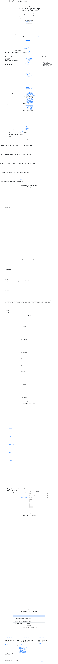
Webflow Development (29, 65)
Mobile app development (30, 11)
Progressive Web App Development (31, 76)
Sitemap (40, 662)
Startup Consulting (29, 28)
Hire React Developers (29, 106)
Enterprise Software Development (31, 9)
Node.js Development (29, 69)
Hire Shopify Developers (29, 114)
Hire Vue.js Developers (29, 100)
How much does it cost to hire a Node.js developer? (22, 623)
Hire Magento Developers (30, 112)
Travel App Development (29, 23)
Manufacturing (11, 444)
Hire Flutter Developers (29, 94)
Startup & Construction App (30, 138)
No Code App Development (30, 55)
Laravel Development (29, 67)
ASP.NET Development (29, 87)
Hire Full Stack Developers (30, 99)
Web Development (22, 648)
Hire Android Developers (29, 93)
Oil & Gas (27, 128)
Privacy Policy (41, 661)
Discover (21, 131)
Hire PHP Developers (29, 108)
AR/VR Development (29, 58)
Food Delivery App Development (31, 22)
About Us (22, 2)
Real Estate (27, 119)
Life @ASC (23, 3)
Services (21, 49)
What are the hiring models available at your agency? (22, 621)
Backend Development (29, 13)
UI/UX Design (21, 650)
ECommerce (27, 118)
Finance (27, 125)
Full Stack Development (29, 10)
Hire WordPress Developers (30, 113)
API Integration (28, 25)
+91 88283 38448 (24, 503)
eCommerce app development (30, 81)
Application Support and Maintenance (32, 27)
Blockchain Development (30, 60)
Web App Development (29, 14)
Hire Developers (22, 89)
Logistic (27, 126)
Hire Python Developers (29, 109)
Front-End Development (29, 12)
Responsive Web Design (29, 79)
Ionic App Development (29, 74)
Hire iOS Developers (29, 92)
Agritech (27, 130)
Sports (27, 127)
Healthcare (27, 120)
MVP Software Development (30, 15)
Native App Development (30, 53)
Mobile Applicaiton (10, 637)
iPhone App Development (30, 51)
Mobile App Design (29, 78)
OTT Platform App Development (31, 21)
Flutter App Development (30, 73)
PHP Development (28, 70)
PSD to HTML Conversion (30, 80)
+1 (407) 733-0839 (24, 497)
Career (22, 4)
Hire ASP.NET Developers (29, 116)
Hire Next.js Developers (29, 101)
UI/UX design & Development (30, 77)
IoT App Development (29, 59)
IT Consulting (28, 26)
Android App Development (30, 52)
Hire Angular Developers (29, 105)
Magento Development (29, 82)
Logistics (27, 136)
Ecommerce (27, 137)
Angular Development (29, 62)
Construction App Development (31, 24)
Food (26, 129)
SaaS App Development (29, 54)
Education (27, 124)
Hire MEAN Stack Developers (30, 98)
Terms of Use (41, 660)
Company (21, 1)
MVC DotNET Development (30, 88)
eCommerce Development (23, 649)
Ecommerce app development (30, 16)
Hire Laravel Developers (29, 107)
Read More (7, 644)
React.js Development (29, 64)
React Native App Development (30, 75)
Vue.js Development (29, 63)
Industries (21, 117)
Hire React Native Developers (30, 95)
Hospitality (10, 460)
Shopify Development (29, 83)
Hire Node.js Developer (29, 102)
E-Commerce (11, 411)
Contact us (26, 48)
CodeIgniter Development (30, 68)
